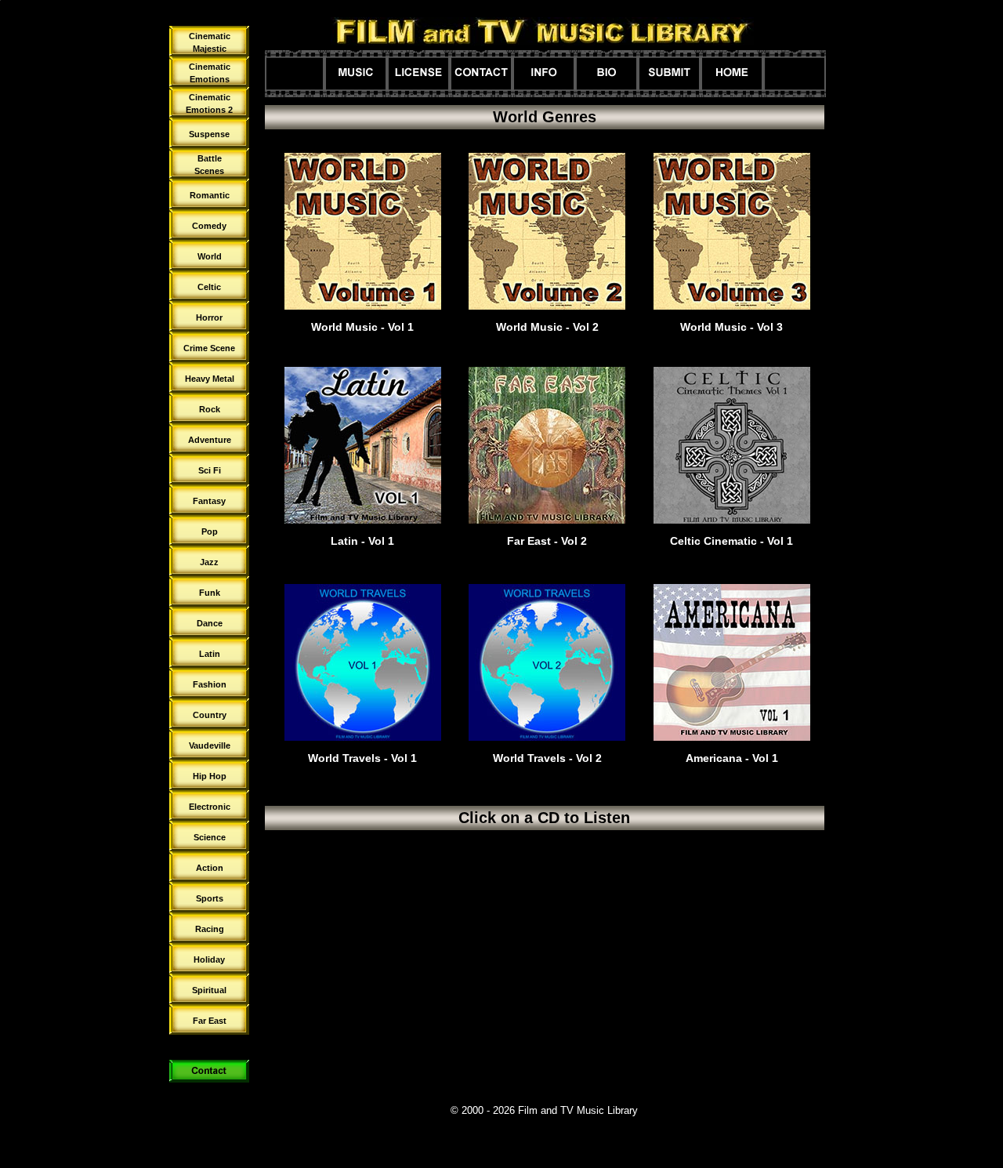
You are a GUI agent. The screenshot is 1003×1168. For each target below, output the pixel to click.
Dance (210, 623)
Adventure (209, 439)
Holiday (209, 959)
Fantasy (209, 501)
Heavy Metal (209, 378)
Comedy (209, 225)
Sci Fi (209, 470)
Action (209, 867)
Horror (209, 317)
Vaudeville (209, 745)
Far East (209, 1020)
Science (210, 837)
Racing (209, 929)
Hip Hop (209, 776)
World (209, 256)
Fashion (209, 684)
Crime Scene (209, 348)
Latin (209, 653)
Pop (209, 531)
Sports (209, 898)
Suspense (209, 134)
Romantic (210, 195)
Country (209, 715)
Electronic (209, 806)
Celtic (209, 287)
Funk (209, 592)
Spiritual (209, 990)
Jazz (209, 562)
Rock (209, 409)
